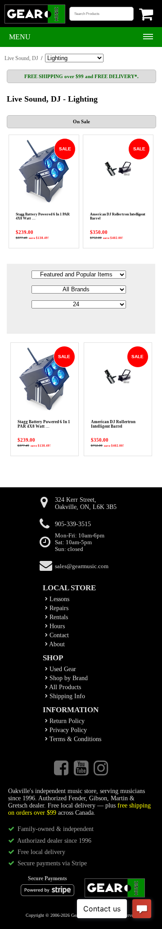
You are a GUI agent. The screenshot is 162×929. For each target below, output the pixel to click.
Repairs (58, 608)
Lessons (58, 599)
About (56, 644)
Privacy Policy (67, 730)
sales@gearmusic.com (81, 566)
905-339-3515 (73, 524)
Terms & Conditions (74, 739)
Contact (58, 635)
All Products (64, 687)
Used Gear (62, 669)
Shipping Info (66, 696)
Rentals (58, 617)
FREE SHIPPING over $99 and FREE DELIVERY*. (81, 76)
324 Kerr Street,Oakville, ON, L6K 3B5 (86, 503)
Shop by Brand (68, 678)
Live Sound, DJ (21, 58)
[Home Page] (35, 22)
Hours (56, 626)
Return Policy (66, 721)
